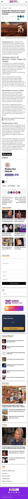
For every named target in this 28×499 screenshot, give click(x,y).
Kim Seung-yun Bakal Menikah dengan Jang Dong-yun (6, 234)
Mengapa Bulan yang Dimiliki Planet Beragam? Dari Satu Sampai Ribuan (14, 118)
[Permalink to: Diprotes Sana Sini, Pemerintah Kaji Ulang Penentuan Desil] (5, 418)
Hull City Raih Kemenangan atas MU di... (16, 359)
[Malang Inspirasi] (14, 1)
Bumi (4, 186)
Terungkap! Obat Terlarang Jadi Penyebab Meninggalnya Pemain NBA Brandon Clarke (20, 248)
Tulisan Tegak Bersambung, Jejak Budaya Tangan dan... (16, 353)
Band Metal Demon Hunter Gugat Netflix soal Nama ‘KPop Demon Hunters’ (20, 234)
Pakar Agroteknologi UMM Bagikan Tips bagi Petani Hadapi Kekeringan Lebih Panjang (17, 410)
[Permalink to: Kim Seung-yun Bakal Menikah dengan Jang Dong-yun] (8, 228)
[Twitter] (11, 192)
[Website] (18, 175)
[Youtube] (16, 192)
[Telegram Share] (23, 16)
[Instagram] (14, 192)
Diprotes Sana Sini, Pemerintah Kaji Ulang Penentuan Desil (16, 417)
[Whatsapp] (18, 19)
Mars (18, 186)
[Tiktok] (19, 192)
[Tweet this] (21, 16)
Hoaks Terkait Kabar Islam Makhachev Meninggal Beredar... (15, 341)
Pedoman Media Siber (8, 471)
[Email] (15, 175)
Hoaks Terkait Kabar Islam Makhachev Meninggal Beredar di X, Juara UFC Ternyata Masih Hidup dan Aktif (20, 220)
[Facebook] (9, 192)
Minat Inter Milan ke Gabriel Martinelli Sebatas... (15, 347)
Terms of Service (6, 481)
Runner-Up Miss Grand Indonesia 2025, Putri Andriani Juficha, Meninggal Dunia (7, 248)
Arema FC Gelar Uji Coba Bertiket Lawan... (16, 377)
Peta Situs (5, 473)
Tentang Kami (6, 478)
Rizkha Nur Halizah (10, 170)
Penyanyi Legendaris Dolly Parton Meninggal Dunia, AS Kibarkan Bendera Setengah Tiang (7, 220)
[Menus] (2, 1)
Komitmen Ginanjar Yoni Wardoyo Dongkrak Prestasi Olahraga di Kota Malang (7, 200)
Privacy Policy (6, 476)
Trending (3, 18)
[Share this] (18, 16)
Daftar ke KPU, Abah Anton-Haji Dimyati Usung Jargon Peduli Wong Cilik (20, 199)
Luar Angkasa (11, 186)
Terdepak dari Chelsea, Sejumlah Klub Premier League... (15, 365)
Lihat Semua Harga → (13, 328)
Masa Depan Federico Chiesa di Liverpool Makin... (16, 371)
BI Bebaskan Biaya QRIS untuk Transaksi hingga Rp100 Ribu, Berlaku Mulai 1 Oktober (13, 406)
